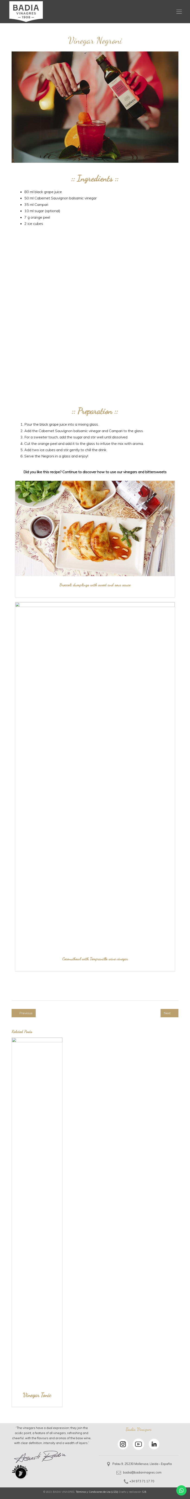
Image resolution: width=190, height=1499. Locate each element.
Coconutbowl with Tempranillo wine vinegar (95, 958)
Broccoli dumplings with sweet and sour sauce (95, 584)
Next (167, 1013)
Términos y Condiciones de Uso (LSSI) (97, 1491)
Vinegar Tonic (37, 1395)
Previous (25, 1013)
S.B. (144, 1491)
